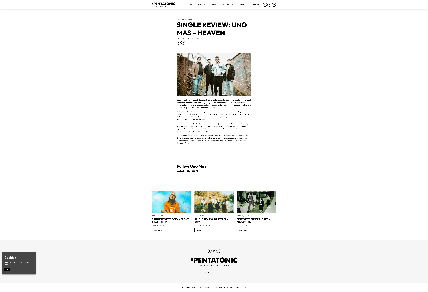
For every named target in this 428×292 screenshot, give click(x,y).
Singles (188, 19)
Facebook (180, 171)
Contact (256, 5)
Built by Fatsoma (242, 287)
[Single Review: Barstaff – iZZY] (214, 202)
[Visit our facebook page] (265, 5)
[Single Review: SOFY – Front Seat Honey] (171, 202)
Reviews (226, 5)
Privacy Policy (229, 287)
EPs (239, 225)
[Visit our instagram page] (274, 5)
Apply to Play (245, 5)
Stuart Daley (198, 38)
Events (198, 5)
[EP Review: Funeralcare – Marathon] (256, 202)
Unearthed (215, 5)
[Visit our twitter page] (269, 5)
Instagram (191, 171)
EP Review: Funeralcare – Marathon (253, 221)
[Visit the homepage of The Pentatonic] (163, 4)
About (234, 5)
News (206, 5)
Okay (7, 269)
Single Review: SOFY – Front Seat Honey (170, 221)
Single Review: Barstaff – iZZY (211, 221)
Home (191, 5)
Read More (158, 230)
